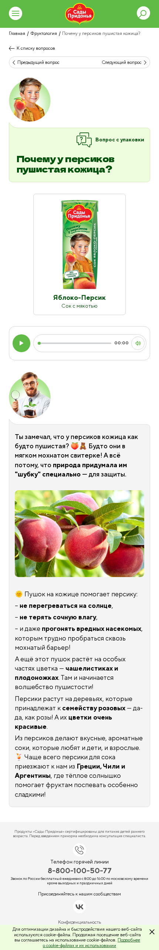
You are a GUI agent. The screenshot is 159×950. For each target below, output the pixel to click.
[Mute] (138, 343)
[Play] (21, 343)
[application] (80, 343)
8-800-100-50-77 (80, 870)
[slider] (75, 343)
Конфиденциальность (79, 922)
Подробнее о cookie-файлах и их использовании (91, 942)
